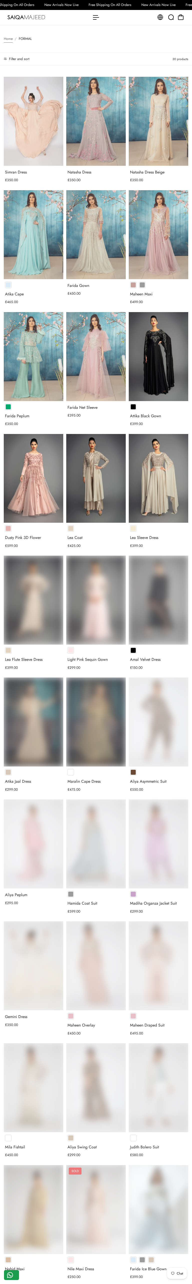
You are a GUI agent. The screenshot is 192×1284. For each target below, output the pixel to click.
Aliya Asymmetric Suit (148, 781)
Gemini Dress (16, 1017)
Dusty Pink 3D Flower (23, 537)
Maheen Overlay (81, 1025)
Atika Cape (14, 294)
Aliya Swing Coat (82, 1147)
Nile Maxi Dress (81, 1269)
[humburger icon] (96, 17)
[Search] (171, 17)
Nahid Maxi (14, 1269)
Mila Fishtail (15, 1147)
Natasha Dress (79, 172)
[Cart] (180, 17)
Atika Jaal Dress (18, 781)
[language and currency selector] (160, 17)
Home (8, 38)
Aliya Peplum (16, 895)
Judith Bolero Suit (144, 1147)
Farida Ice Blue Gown (148, 1269)
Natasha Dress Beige (147, 172)
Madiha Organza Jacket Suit (153, 903)
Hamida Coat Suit (82, 903)
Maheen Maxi (141, 294)
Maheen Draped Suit (147, 1025)
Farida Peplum (17, 416)
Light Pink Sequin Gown (88, 659)
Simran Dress (16, 172)
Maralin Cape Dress (84, 781)
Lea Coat (75, 537)
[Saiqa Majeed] (39, 17)
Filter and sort (18, 58)
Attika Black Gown (145, 416)
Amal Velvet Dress (145, 659)
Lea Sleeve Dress (144, 537)
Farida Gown (78, 285)
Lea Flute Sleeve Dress (23, 659)
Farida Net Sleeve (83, 407)
